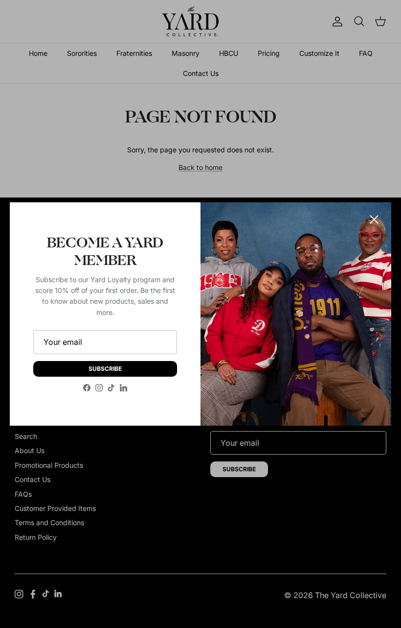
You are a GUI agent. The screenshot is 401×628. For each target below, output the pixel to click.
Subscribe (105, 368)
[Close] (374, 219)
